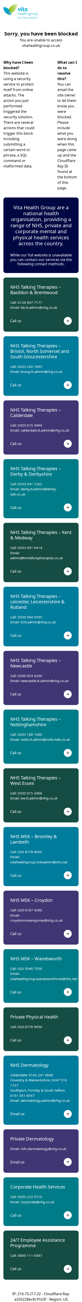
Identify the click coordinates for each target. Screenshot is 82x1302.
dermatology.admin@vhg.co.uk (45, 1100)
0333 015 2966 (30, 793)
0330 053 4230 (30, 675)
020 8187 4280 (30, 910)
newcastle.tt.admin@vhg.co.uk (45, 680)
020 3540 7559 (30, 968)
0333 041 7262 (30, 484)
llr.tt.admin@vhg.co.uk (38, 622)
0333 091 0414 (30, 547)
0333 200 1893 (30, 366)
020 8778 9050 (30, 851)
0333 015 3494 (30, 425)
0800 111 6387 (30, 1255)
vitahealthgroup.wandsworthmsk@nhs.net (43, 978)
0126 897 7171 (30, 302)
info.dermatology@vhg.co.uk (43, 1148)
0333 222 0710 (30, 1196)
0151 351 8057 (22, 1095)
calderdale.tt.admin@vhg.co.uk (45, 430)
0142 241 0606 (41, 1075)
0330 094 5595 (30, 617)
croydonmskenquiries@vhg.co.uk (36, 920)
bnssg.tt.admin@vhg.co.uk (41, 371)
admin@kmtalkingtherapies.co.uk (36, 558)
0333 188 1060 (30, 734)
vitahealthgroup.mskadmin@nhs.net (38, 862)
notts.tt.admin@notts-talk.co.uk (45, 739)
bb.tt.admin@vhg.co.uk (39, 307)
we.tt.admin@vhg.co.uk (39, 798)
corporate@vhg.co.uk (37, 1202)
